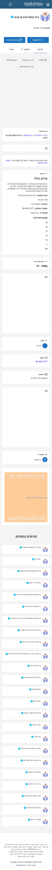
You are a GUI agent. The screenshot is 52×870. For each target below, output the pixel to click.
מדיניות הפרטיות (11, 845)
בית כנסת (28, 135)
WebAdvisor (21, 865)
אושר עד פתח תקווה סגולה (33, 852)
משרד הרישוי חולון (25, 847)
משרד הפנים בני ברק (18, 849)
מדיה (11, 49)
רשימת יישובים (24, 845)
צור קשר (45, 847)
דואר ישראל (37, 847)
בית (45, 135)
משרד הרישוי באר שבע (18, 854)
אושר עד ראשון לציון (35, 854)
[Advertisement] (26, 97)
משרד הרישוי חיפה (10, 847)
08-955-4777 (41, 361)
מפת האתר (35, 845)
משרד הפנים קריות (16, 852)
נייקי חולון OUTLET (34, 849)
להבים (38, 135)
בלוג (41, 845)
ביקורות (26, 49)
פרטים (40, 49)
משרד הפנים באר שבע (26, 856)
